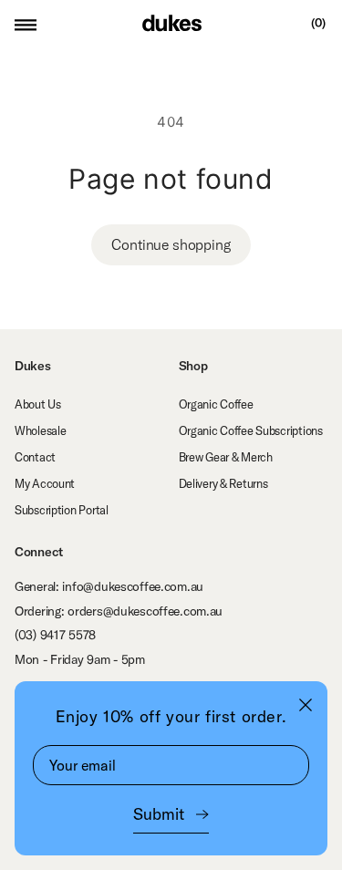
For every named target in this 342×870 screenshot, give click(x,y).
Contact (35, 457)
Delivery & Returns (223, 483)
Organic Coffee (216, 404)
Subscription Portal (62, 509)
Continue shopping (170, 244)
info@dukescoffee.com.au (132, 586)
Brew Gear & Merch (226, 457)
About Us (38, 404)
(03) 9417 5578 (55, 635)
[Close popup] (305, 704)
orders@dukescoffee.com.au (145, 611)
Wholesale (40, 430)
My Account (45, 483)
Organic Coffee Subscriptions (251, 430)
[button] (25, 23)
